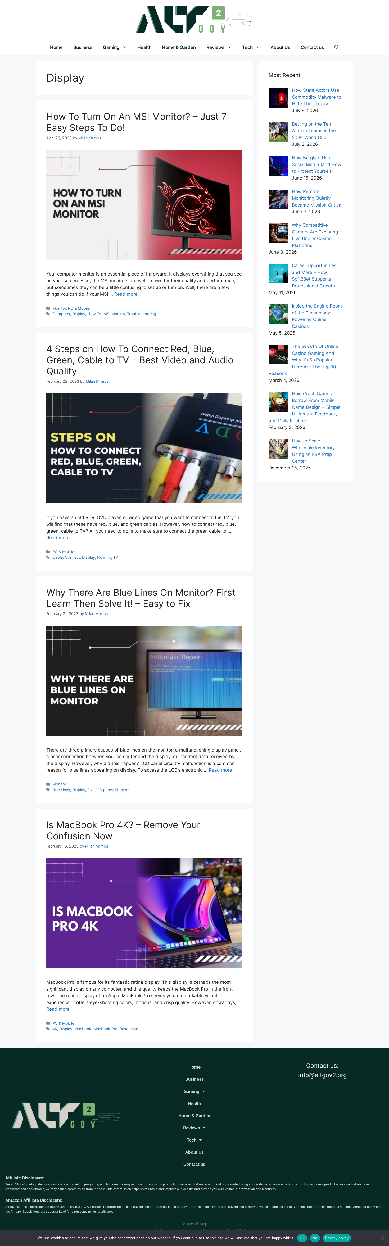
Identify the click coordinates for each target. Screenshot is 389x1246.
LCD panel (103, 789)
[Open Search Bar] (336, 47)
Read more (126, 294)
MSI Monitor (114, 314)
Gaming (111, 47)
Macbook (82, 1029)
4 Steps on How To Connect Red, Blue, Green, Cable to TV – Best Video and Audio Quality (139, 360)
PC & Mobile (79, 308)
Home (56, 47)
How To (94, 314)
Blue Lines (61, 789)
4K (54, 1029)
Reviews (215, 47)
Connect (72, 557)
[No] (382, 1238)
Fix (89, 789)
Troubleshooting (141, 314)
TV (115, 557)
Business (82, 47)
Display (78, 314)
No (315, 1238)
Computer (61, 314)
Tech (247, 47)
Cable (57, 557)
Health (144, 47)
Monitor (59, 308)
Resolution (129, 1029)
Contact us (312, 47)
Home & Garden (179, 47)
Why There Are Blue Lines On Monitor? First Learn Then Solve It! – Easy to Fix (141, 598)
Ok (302, 1238)
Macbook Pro (105, 1029)
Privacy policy (337, 1238)
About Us (280, 47)
